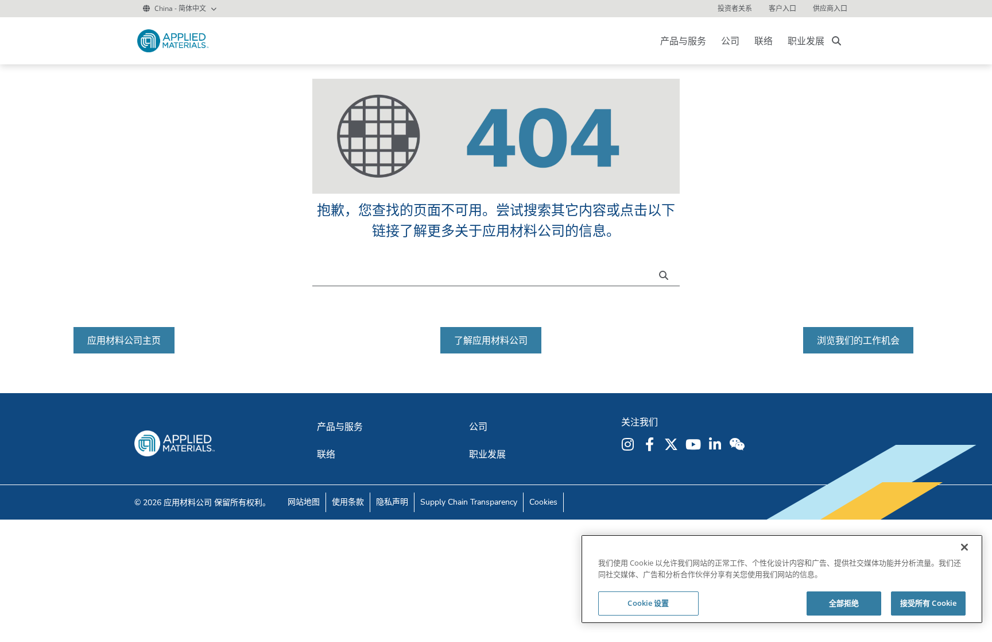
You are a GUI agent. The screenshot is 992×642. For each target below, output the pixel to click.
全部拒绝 (844, 603)
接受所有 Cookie (928, 603)
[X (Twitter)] (673, 444)
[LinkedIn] (716, 444)
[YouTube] (695, 444)
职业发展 (806, 40)
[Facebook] (651, 444)
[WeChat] (738, 444)
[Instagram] (629, 444)
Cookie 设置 (648, 603)
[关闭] (964, 547)
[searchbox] (836, 40)
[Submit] (666, 274)
